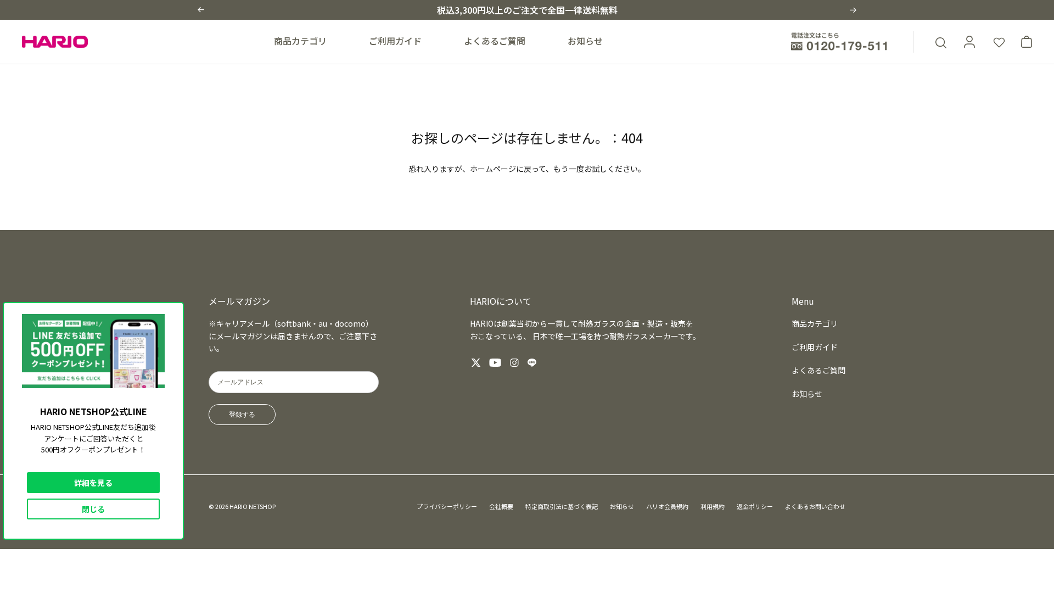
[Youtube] (495, 363)
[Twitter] (476, 363)
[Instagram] (514, 363)
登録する (242, 414)
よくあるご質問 (494, 40)
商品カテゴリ (300, 40)
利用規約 (712, 506)
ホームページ (493, 168)
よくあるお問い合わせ (815, 506)
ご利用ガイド (395, 40)
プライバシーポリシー (447, 506)
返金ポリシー (755, 506)
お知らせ (585, 40)
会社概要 (501, 506)
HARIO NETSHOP (252, 506)
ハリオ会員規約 (667, 506)
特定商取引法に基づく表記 (561, 506)
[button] (201, 9)
